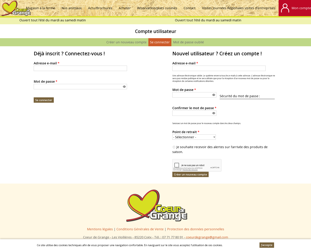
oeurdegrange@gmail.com (207, 237)
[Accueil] (15, 8)
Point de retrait (185, 132)
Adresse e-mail (46, 63)
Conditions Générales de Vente (140, 229)
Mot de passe (45, 81)
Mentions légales (100, 229)
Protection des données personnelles (195, 229)
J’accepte (266, 245)
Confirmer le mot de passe (194, 108)
